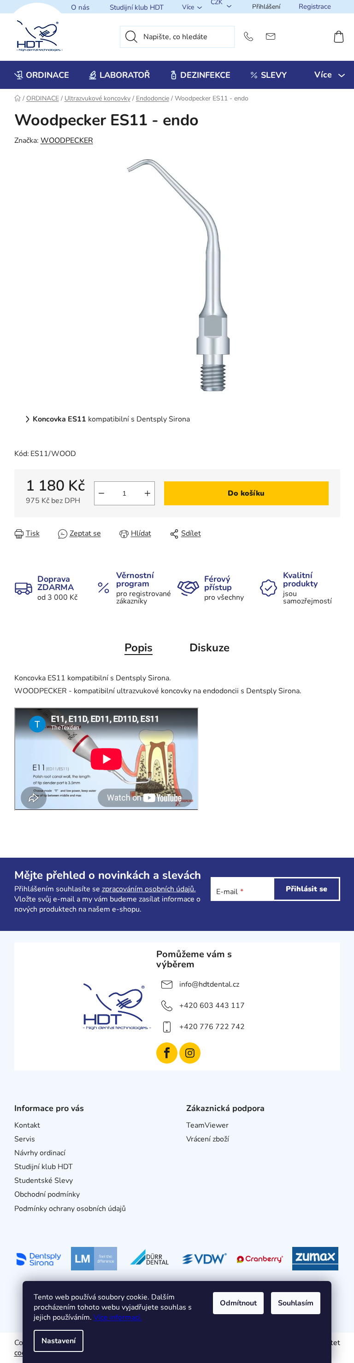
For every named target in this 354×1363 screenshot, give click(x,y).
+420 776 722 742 (212, 1027)
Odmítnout (238, 1303)
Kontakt (27, 1125)
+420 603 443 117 (212, 1005)
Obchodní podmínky (47, 1194)
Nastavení (58, 1341)
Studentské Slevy (43, 1181)
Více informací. (118, 1317)
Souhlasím (295, 1303)
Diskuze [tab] (209, 647)
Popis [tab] (138, 647)
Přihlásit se (306, 889)
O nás (80, 7)
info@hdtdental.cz (209, 984)
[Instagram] (190, 1053)
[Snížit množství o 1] (101, 493)
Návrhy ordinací (39, 1153)
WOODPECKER (67, 140)
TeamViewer (207, 1125)
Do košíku (246, 493)
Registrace (315, 6)
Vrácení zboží (207, 1139)
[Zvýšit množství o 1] (147, 493)
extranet (200, 1153)
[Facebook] (166, 1053)
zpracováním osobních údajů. (149, 889)
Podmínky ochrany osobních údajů (70, 1209)
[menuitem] (41, 75)
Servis (24, 1139)
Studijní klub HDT (137, 7)
